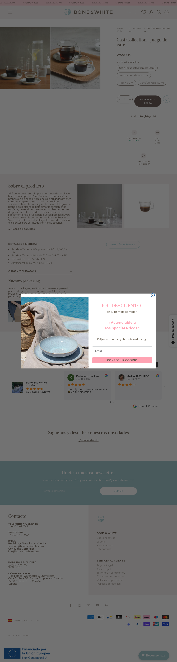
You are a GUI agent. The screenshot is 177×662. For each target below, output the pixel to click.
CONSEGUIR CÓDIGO (122, 360)
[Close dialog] (153, 295)
